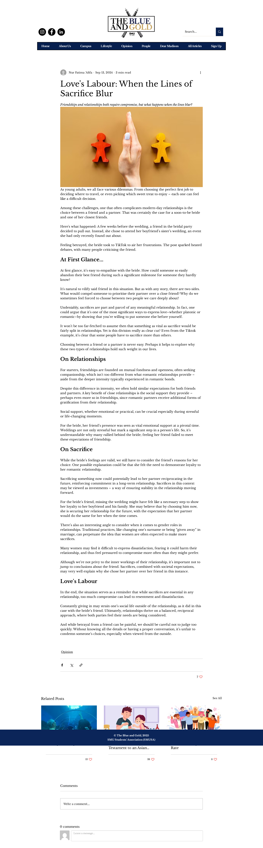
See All (217, 698)
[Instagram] (42, 32)
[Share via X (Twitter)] (71, 665)
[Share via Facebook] (62, 665)
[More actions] (200, 72)
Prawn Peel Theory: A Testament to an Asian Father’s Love (127, 746)
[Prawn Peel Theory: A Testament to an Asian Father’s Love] (131, 721)
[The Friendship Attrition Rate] (194, 721)
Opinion (67, 652)
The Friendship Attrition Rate (192, 746)
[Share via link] (81, 665)
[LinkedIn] (61, 32)
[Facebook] (51, 32)
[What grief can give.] (69, 721)
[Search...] (219, 32)
